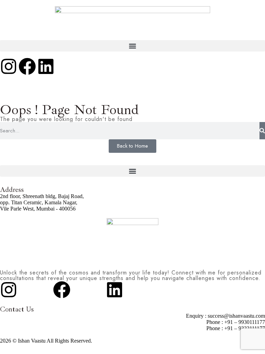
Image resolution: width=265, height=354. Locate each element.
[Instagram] (8, 66)
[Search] (262, 130)
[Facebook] (27, 66)
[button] (132, 46)
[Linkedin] (46, 66)
